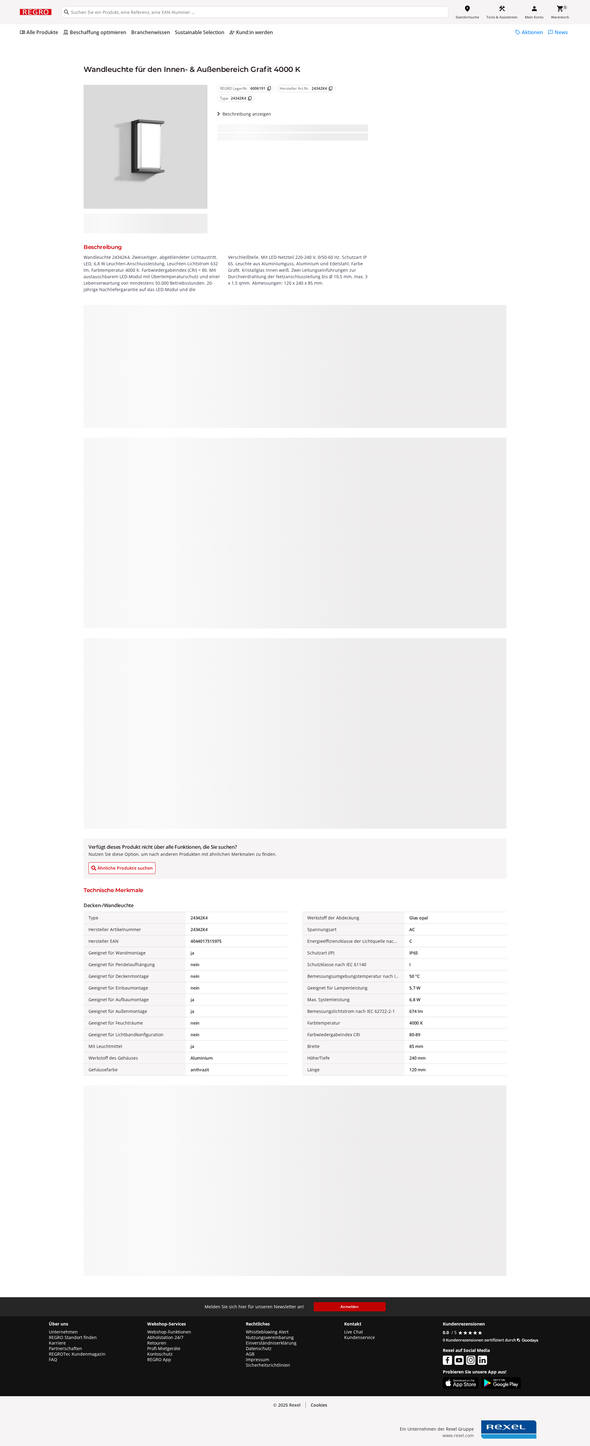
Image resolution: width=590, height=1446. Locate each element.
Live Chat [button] (353, 1332)
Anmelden (349, 1306)
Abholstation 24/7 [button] (165, 1337)
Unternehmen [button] (63, 1332)
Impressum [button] (257, 1359)
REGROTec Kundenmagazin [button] (77, 1354)
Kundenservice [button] (359, 1337)
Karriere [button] (57, 1343)
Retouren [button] (156, 1343)
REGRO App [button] (159, 1359)
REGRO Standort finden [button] (73, 1337)
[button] (319, 1405)
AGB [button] (250, 1354)
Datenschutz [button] (259, 1348)
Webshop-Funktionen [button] (169, 1332)
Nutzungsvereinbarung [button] (270, 1337)
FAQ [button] (53, 1359)
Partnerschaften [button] (65, 1348)
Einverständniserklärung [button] (271, 1343)
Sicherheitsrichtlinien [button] (268, 1365)
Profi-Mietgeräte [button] (163, 1348)
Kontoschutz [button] (160, 1354)
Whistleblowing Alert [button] (267, 1332)
